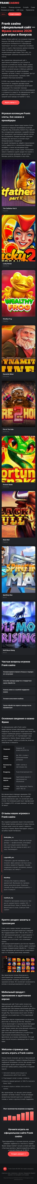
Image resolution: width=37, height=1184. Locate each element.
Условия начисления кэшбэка (13, 698)
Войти (3, 14)
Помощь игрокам (15, 7)
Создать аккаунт (15, 14)
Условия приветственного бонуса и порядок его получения (18, 673)
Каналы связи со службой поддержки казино (16, 691)
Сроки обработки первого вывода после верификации (17, 706)
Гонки (33, 7)
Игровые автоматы (7, 10)
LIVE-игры (20, 10)
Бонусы (3, 7)
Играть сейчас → (10, 102)
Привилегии (30, 10)
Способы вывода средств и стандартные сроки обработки (17, 682)
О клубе (25, 7)
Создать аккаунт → (18, 1154)
